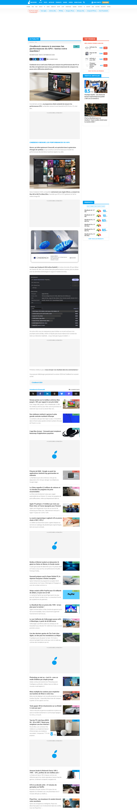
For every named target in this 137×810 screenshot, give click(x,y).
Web (93, 6)
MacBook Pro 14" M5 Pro (90, 220)
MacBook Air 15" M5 (90, 215)
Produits (58, 2)
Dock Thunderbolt (103, 10)
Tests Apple (44, 10)
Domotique (68, 6)
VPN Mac (61, 10)
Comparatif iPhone (91, 10)
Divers (108, 6)
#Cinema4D (41, 389)
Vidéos (71, 2)
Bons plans (78, 2)
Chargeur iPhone (70, 10)
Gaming (74, 6)
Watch (40, 6)
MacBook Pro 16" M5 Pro (90, 230)
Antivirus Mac (52, 10)
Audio (48, 6)
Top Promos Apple (33, 10)
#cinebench (33, 389)
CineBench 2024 (37, 382)
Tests (45, 2)
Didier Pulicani (34, 54)
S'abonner (105, 2)
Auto (63, 6)
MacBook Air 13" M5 (90, 210)
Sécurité (103, 6)
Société (88, 6)
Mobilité (53, 6)
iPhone (28, 6)
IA (84, 6)
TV (44, 6)
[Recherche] (84, 2)
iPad (33, 6)
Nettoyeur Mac (80, 10)
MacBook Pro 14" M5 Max (90, 225)
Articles (51, 2)
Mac (36, 6)
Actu (40, 2)
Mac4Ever (32, 42)
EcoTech (80, 6)
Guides (65, 2)
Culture (97, 6)
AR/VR (58, 6)
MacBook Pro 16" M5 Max (90, 234)
